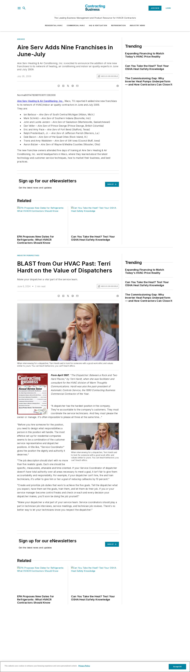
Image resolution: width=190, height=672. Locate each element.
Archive (21, 39)
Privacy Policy (84, 666)
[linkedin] (63, 86)
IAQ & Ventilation (98, 25)
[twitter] (68, 86)
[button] (19, 8)
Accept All (177, 667)
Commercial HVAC (76, 25)
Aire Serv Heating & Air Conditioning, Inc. (40, 101)
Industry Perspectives (28, 255)
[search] (24, 8)
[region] (95, 666)
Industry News (137, 25)
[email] (77, 86)
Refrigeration (118, 25)
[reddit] (72, 86)
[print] (117, 86)
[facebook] (58, 86)
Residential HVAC (54, 25)
